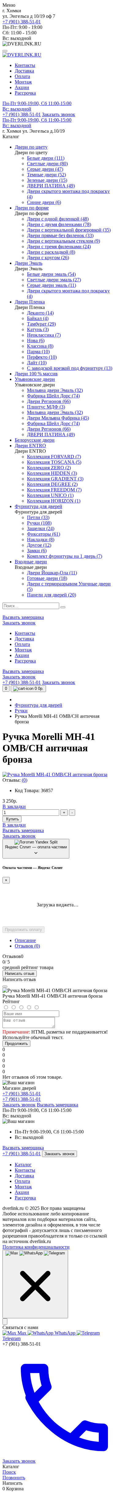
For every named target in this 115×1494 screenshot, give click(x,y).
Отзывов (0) (27, 945)
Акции (22, 87)
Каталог (23, 1164)
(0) (24, 780)
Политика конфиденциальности (36, 1247)
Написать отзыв (19, 973)
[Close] (4, 987)
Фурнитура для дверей (38, 705)
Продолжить (16, 1043)
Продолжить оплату (23, 929)
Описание (25, 940)
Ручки (21, 710)
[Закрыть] (4, 1321)
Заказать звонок (58, 114)
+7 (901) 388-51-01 (21, 21)
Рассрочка (25, 93)
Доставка (24, 70)
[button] (57, 106)
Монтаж (23, 81)
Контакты (25, 65)
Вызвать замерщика (23, 617)
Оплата (22, 76)
